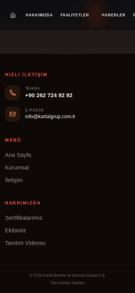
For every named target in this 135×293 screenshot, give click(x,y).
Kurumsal (17, 167)
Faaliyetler (75, 15)
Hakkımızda (39, 15)
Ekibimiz (15, 230)
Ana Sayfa (18, 155)
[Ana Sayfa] (13, 15)
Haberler (114, 15)
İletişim (14, 180)
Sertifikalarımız (23, 218)
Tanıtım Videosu (25, 243)
